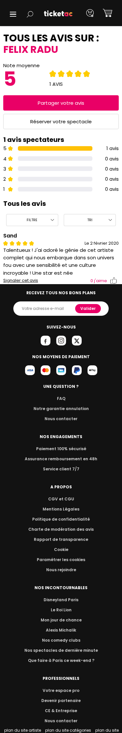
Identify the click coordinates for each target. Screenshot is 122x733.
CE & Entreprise (61, 710)
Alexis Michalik (61, 630)
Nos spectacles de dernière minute (61, 650)
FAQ (61, 398)
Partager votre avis (61, 102)
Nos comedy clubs (61, 640)
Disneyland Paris (61, 600)
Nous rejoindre (61, 570)
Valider (88, 308)
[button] (13, 14)
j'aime (98, 281)
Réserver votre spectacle (61, 121)
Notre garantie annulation (61, 408)
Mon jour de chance (61, 620)
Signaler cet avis (20, 280)
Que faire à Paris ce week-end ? (61, 660)
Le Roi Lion (61, 610)
